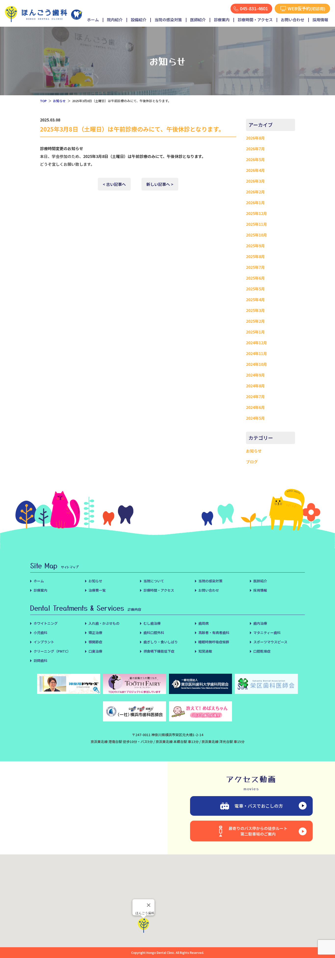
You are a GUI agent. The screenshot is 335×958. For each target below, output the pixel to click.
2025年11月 (256, 224)
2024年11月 (256, 353)
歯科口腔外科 (153, 632)
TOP (43, 100)
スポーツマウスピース (270, 641)
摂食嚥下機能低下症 (158, 651)
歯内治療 (260, 623)
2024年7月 (255, 396)
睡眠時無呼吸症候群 (213, 641)
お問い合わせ (292, 20)
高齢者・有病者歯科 (213, 632)
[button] (143, 925)
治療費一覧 (97, 590)
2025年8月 (255, 256)
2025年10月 (256, 235)
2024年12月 (256, 343)
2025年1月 (255, 332)
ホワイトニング (46, 623)
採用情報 (320, 20)
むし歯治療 (152, 623)
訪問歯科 (40, 660)
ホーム (93, 20)
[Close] (149, 905)
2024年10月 (256, 364)
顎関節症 (95, 641)
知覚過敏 (205, 651)
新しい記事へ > (159, 184)
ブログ (252, 462)
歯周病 (203, 623)
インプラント (44, 641)
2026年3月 (255, 181)
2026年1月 (255, 202)
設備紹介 (138, 20)
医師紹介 (198, 20)
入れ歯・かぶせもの (104, 623)
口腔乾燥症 (262, 651)
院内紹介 (115, 20)
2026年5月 (255, 159)
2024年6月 (255, 407)
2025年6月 (255, 278)
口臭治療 (95, 651)
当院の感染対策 (168, 20)
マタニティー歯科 (267, 632)
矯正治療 (95, 632)
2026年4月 (255, 170)
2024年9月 (255, 375)
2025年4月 (255, 299)
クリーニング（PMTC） (52, 651)
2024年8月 (255, 386)
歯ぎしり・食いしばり (160, 641)
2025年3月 (255, 310)
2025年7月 (255, 267)
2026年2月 (255, 192)
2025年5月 (255, 289)
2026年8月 (255, 138)
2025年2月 (255, 321)
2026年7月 (255, 149)
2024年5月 (255, 418)
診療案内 (222, 20)
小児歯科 (40, 632)
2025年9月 (255, 246)
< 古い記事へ (114, 184)
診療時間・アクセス (255, 20)
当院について (153, 580)
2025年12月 (256, 213)
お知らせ (59, 100)
